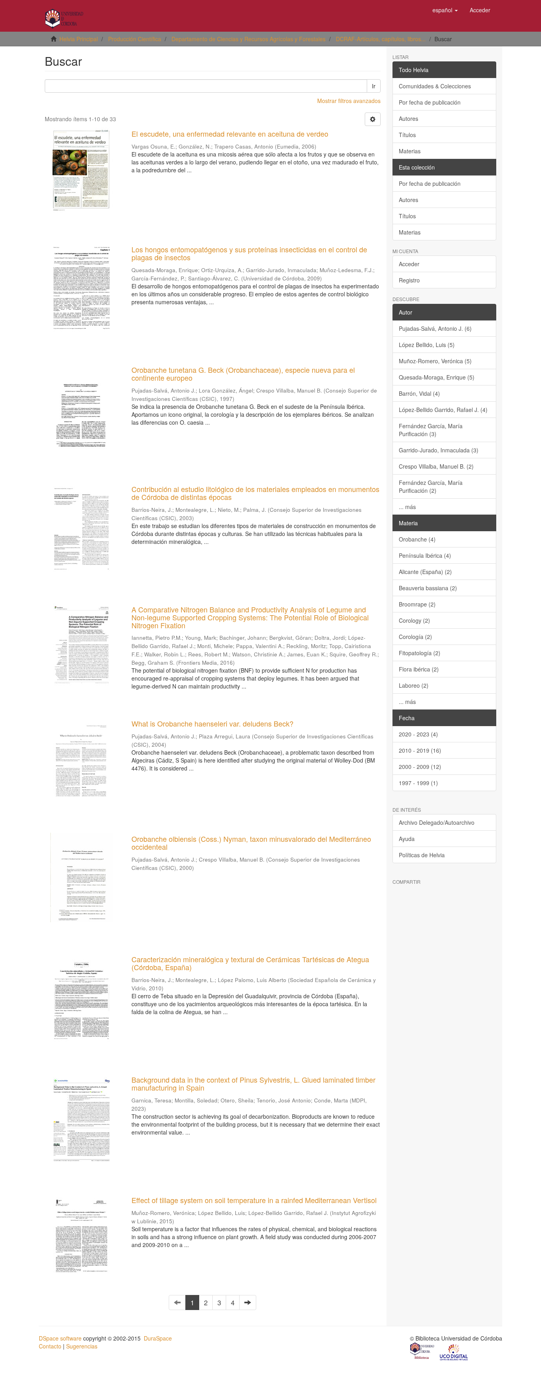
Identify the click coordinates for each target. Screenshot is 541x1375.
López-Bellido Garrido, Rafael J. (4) (443, 410)
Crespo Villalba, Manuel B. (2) (436, 466)
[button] (445, 10)
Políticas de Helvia (422, 855)
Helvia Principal (78, 39)
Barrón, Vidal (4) (419, 393)
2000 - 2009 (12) (420, 766)
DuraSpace (158, 1338)
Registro (409, 280)
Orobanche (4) (417, 539)
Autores (408, 118)
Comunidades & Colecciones (435, 86)
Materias (410, 151)
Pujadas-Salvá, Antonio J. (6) (435, 328)
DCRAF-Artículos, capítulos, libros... (381, 39)
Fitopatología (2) (419, 653)
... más (407, 507)
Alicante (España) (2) (425, 572)
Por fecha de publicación (430, 102)
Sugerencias (81, 1346)
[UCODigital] (454, 1352)
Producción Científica (134, 39)
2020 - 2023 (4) (418, 734)
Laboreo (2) (414, 685)
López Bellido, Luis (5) (427, 345)
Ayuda (407, 839)
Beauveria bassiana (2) (428, 588)
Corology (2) (414, 620)
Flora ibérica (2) (419, 669)
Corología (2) (415, 637)
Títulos (407, 135)
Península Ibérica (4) (425, 555)
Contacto (50, 1346)
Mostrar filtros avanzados (349, 101)
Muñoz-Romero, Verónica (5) (435, 361)
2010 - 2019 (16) (420, 750)
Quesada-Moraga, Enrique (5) (436, 377)
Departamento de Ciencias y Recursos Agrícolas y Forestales (248, 39)
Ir (373, 86)
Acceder (409, 264)
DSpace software (60, 1338)
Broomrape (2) (417, 604)
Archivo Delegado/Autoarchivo (436, 822)
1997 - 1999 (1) (418, 783)
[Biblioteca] (422, 1352)
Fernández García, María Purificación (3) (431, 430)
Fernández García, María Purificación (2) (431, 486)
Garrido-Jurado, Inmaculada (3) (438, 450)
